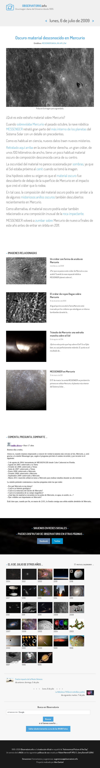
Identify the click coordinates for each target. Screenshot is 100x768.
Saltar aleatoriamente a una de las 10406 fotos (48, 729)
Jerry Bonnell (83, 752)
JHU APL (59, 43)
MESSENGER (46, 43)
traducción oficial (44, 749)
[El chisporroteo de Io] (77, 640)
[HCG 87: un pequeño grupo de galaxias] (45, 607)
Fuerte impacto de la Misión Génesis (28, 679)
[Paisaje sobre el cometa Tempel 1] (45, 624)
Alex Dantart (59, 762)
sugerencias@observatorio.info (66, 759)
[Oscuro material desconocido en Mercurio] (61, 607)
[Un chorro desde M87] (45, 640)
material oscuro (66, 175)
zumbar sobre (44, 220)
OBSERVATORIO (31, 6)
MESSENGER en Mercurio (62, 371)
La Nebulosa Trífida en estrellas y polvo (70, 692)
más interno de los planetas (68, 129)
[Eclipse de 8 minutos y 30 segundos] (61, 574)
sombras (78, 164)
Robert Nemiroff (65, 752)
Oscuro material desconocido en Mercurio (50, 37)
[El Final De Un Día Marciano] (13, 657)
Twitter (57, 541)
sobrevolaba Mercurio (30, 124)
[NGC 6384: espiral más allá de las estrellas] (77, 590)
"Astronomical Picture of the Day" (75, 749)
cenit (39, 169)
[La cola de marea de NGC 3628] (13, 607)
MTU (73, 752)
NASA (54, 43)
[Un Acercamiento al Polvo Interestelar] (77, 624)
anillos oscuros (45, 197)
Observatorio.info (27, 749)
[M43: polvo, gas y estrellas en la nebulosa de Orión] (45, 574)
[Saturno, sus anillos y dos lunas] (45, 657)
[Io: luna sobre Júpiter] (13, 640)
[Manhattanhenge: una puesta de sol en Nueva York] (61, 590)
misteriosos (28, 197)
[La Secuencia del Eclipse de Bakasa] (29, 640)
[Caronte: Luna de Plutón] (77, 574)
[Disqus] (50, 472)
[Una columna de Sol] (61, 640)
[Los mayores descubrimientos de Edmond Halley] (29, 657)
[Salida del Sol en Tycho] (29, 607)
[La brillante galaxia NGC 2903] (13, 624)
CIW (64, 43)
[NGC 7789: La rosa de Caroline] (13, 574)
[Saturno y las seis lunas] (29, 574)
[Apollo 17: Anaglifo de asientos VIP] (77, 607)
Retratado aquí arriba (19, 147)
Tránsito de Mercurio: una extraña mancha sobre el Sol (67, 334)
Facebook (44, 541)
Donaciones (26, 759)
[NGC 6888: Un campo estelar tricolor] (29, 624)
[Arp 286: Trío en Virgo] (29, 590)
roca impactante (73, 213)
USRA (91, 752)
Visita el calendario (84, 565)
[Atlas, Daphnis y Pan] (13, 590)
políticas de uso (44, 752)
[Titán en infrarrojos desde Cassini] (61, 624)
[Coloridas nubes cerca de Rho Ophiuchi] (45, 590)
